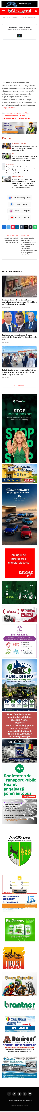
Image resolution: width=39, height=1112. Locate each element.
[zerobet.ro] (19, 463)
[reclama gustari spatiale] (19, 762)
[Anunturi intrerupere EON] (19, 563)
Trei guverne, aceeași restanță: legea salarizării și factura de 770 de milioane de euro (19, 337)
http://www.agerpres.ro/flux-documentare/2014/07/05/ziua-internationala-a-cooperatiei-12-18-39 (16, 115)
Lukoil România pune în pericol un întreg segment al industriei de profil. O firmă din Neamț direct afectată (19, 372)
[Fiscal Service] (19, 1024)
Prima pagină (6, 17)
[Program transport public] (19, 603)
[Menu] (3, 11)
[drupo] (19, 893)
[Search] (36, 11)
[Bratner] (19, 1012)
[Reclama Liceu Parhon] (19, 482)
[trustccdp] (13, 969)
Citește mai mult (8, 108)
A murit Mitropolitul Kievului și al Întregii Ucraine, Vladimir (11, 240)
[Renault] (19, 545)
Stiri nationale (15, 17)
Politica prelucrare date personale (19, 1100)
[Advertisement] (19, 61)
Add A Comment (19, 385)
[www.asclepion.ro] (19, 658)
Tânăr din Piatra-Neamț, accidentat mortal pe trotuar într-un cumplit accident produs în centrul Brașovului (19, 302)
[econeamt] (19, 873)
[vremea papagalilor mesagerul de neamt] (19, 984)
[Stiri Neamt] (19, 11)
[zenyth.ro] (19, 930)
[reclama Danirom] (19, 1052)
